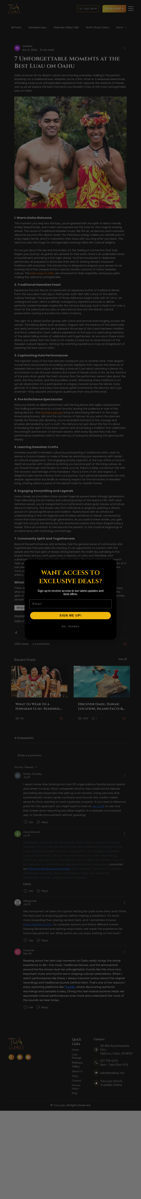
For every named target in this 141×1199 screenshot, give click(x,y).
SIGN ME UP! (70, 615)
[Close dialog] (112, 564)
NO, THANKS (70, 626)
